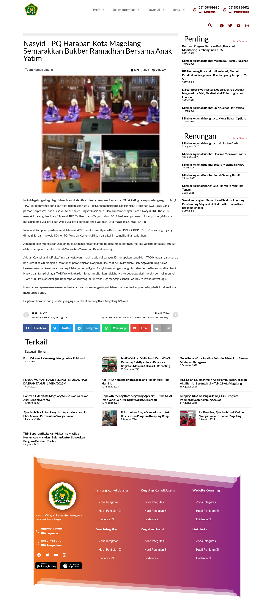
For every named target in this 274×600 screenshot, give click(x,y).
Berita (176, 10)
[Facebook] (222, 25)
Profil (96, 10)
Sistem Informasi (123, 10)
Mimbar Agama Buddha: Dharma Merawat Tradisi (214, 154)
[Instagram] (247, 25)
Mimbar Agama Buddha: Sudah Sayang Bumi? (211, 175)
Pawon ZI (153, 10)
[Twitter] (230, 25)
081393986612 (239, 7)
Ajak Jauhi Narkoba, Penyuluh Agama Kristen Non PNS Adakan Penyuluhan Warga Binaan (55, 414)
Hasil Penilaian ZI (110, 511)
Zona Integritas (109, 502)
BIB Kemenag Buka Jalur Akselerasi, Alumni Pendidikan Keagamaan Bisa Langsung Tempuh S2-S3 (214, 75)
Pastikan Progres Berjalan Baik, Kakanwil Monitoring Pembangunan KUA (208, 48)
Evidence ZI (106, 519)
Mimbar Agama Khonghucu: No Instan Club (210, 143)
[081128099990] (195, 10)
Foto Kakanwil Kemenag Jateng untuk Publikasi (54, 358)
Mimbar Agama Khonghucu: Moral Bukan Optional (214, 118)
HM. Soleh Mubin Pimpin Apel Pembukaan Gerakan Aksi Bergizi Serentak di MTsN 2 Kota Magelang (213, 381)
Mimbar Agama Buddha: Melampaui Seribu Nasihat (215, 60)
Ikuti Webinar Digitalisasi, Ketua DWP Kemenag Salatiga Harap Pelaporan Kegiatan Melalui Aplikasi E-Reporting (146, 362)
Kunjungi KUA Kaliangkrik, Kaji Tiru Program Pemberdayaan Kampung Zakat (209, 397)
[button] (210, 25)
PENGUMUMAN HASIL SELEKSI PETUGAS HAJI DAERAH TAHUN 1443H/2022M (55, 381)
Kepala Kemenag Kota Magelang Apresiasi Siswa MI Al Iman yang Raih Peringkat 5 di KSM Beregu (137, 397)
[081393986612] (225, 10)
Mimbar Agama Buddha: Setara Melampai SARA (213, 164)
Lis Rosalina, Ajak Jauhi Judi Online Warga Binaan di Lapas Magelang (221, 414)
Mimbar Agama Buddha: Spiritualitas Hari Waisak (213, 107)
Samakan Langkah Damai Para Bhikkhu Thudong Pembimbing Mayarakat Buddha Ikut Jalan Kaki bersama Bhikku (213, 203)
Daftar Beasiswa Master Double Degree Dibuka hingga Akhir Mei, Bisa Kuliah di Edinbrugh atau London (213, 93)
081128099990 (209, 7)
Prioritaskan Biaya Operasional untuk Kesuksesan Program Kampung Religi (145, 414)
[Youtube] (238, 25)
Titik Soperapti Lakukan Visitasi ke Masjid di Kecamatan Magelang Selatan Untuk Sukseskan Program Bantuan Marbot (54, 437)
